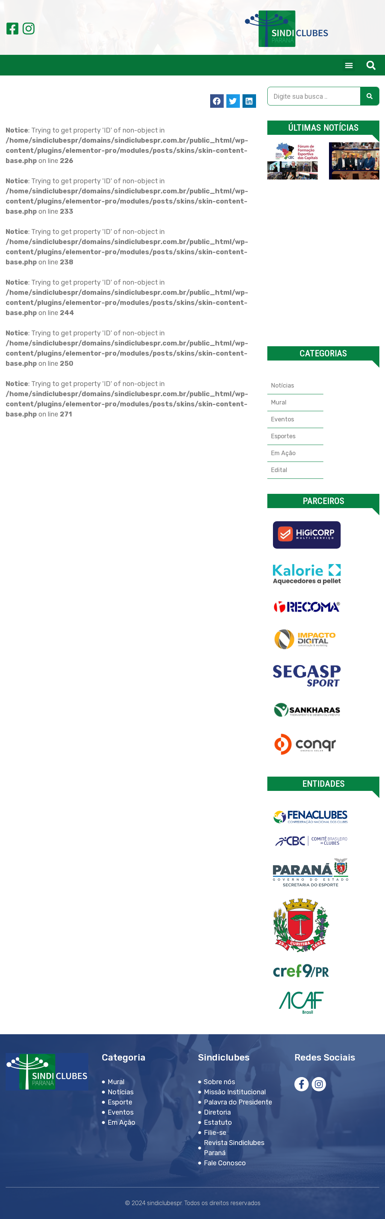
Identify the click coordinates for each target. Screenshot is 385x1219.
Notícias (282, 385)
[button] (349, 65)
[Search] (369, 96)
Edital (279, 470)
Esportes (283, 436)
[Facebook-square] (12, 28)
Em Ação (283, 453)
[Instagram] (28, 28)
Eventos (282, 419)
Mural (278, 402)
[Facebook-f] (301, 1084)
